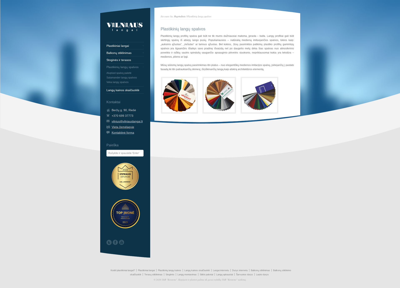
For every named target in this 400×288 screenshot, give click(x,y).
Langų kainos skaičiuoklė (122, 90)
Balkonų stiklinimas (118, 52)
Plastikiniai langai (117, 45)
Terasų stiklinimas (153, 274)
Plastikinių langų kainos (169, 270)
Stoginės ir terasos (118, 59)
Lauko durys (262, 274)
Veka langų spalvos (117, 82)
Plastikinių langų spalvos (122, 67)
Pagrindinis (179, 16)
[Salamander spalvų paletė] (219, 95)
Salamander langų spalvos (121, 77)
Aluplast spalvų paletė (118, 73)
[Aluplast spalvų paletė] (179, 95)
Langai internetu (221, 270)
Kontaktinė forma (123, 132)
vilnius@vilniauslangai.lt (127, 121)
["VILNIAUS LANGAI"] (124, 31)
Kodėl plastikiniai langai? (123, 270)
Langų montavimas (187, 274)
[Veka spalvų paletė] (259, 95)
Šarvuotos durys (244, 274)
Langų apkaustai (224, 274)
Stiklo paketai (206, 274)
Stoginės (170, 274)
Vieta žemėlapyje (123, 127)
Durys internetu (240, 270)
